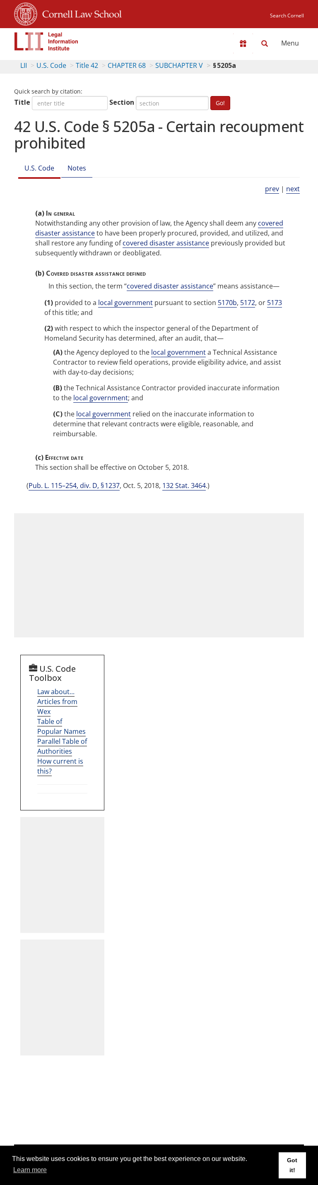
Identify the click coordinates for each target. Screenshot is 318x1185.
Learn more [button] (30, 1169)
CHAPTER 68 (127, 65)
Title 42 (87, 65)
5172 (247, 302)
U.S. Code (51, 65)
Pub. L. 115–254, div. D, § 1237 (74, 485)
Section (121, 102)
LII (23, 65)
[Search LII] (265, 43)
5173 (274, 302)
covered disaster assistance (166, 243)
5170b (227, 302)
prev (272, 188)
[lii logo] (46, 41)
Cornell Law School (79, 13)
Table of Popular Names (61, 726)
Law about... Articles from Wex (57, 701)
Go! (220, 103)
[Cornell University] (25, 13)
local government (125, 302)
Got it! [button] (292, 1165)
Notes (76, 168)
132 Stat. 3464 (184, 485)
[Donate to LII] (243, 43)
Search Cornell (287, 15)
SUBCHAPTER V (179, 65)
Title (22, 102)
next (293, 188)
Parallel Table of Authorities (62, 746)
